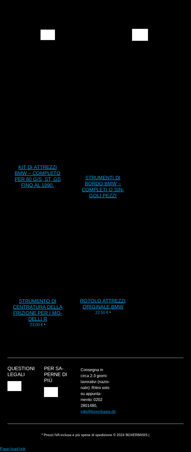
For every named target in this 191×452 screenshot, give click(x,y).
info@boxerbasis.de (98, 411)
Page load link (12, 449)
